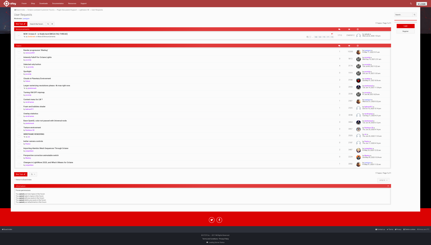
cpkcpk (366, 34)
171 (328, 37)
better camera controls (33, 141)
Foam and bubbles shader (34, 106)
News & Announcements (46, 36)
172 (332, 37)
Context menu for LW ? (33, 99)
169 (320, 37)
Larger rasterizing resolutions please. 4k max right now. (46, 85)
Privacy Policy (224, 239)
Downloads (43, 3)
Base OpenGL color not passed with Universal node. (45, 121)
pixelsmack (32, 88)
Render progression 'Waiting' (35, 50)
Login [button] (406, 26)
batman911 (29, 109)
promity (28, 60)
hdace (27, 81)
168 (316, 37)
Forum (24, 3)
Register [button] (406, 31)
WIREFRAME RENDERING (33, 134)
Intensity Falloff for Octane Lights (37, 57)
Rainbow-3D (29, 130)
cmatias (367, 79)
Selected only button (32, 64)
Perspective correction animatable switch (41, 155)
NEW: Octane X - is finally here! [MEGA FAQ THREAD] (45, 34)
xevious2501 (30, 53)
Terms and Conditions (210, 239)
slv (29, 137)
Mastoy (28, 158)
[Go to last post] (370, 34)
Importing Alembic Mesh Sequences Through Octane (45, 148)
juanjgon (26, 18)
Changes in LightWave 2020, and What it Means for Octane (48, 162)
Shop (33, 3)
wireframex (29, 102)
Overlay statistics (30, 113)
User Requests (23, 14)
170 (324, 37)
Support (84, 3)
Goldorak (31, 36)
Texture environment (32, 127)
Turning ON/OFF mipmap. (34, 92)
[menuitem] (411, 3)
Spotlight (27, 71)
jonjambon (29, 151)
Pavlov (27, 144)
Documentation (58, 3)
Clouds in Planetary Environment (37, 78)
